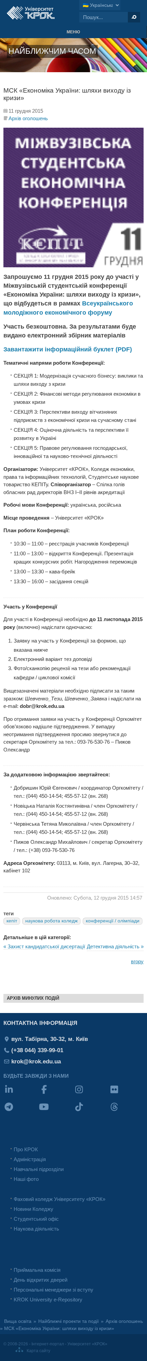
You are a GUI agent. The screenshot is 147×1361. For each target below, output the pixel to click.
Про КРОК (26, 1149)
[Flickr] (126, 1094)
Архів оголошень (28, 118)
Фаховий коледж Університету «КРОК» (59, 1199)
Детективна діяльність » (115, 946)
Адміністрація (30, 1159)
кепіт (11, 920)
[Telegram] (21, 1111)
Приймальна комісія (37, 1270)
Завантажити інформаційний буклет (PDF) (67, 349)
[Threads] (126, 1111)
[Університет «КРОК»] (31, 12)
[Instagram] (91, 1094)
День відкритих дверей (40, 1280)
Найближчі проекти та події (68, 1321)
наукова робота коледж (51, 920)
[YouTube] (56, 1111)
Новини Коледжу (33, 1209)
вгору (137, 961)
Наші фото (26, 1179)
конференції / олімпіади (112, 920)
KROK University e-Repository (48, 1299)
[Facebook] (56, 1094)
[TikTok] (91, 1111)
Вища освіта (17, 1321)
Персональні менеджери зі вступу (53, 1290)
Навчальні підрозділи (39, 1169)
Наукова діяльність (36, 1229)
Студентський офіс (36, 1219)
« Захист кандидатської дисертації (44, 946)
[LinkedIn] (21, 1094)
